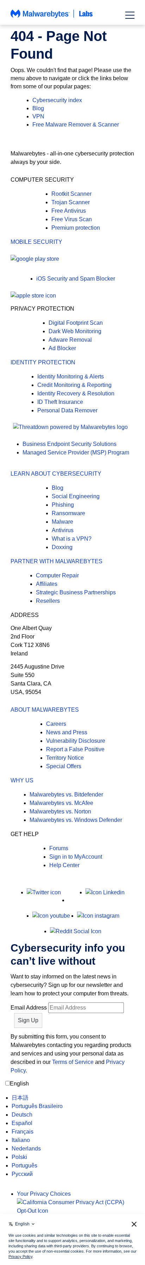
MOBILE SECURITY (36, 242)
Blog (38, 108)
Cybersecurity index (57, 100)
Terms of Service (73, 1062)
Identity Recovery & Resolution (75, 393)
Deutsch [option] (22, 1115)
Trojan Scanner (70, 202)
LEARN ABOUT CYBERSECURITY (56, 474)
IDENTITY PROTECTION (43, 362)
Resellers (48, 601)
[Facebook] (73, 900)
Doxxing (62, 547)
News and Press (66, 732)
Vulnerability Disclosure (75, 741)
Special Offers (63, 766)
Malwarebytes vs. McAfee (61, 803)
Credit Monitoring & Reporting (74, 385)
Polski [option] (19, 1157)
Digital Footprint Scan (76, 323)
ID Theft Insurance (60, 402)
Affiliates (46, 584)
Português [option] (24, 1166)
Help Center (64, 865)
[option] (37, 1098)
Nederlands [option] (26, 1149)
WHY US (22, 780)
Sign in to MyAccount (75, 857)
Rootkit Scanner (71, 194)
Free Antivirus (68, 211)
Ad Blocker (62, 348)
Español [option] (22, 1123)
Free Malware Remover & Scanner (75, 125)
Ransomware (68, 513)
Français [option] (22, 1132)
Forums (58, 848)
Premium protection (75, 228)
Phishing (63, 505)
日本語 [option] (20, 1098)
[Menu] (129, 15)
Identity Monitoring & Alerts (70, 376)
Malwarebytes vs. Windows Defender (76, 820)
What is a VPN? (72, 539)
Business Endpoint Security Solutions (69, 444)
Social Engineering (76, 496)
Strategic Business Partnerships (76, 592)
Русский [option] (22, 1174)
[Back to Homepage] (52, 17)
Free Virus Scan (71, 219)
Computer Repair (57, 575)
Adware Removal (70, 340)
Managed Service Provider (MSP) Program (76, 452)
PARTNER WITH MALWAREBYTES (56, 561)
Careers (56, 724)
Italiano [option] (21, 1140)
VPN (38, 116)
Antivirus (63, 530)
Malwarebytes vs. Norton (60, 811)
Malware (62, 522)
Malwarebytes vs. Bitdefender (66, 795)
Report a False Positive (75, 749)
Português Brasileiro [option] (37, 1106)
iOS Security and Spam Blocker (75, 279)
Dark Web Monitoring (75, 331)
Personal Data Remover (67, 410)
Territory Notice (65, 758)
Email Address (29, 1008)
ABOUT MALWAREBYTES (45, 710)
